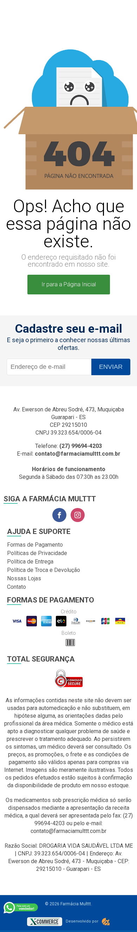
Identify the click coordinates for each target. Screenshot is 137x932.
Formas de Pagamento (35, 544)
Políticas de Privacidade (37, 553)
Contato (16, 587)
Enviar (111, 366)
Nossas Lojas (24, 578)
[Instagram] (78, 515)
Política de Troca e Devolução (43, 570)
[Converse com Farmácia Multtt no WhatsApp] (21, 907)
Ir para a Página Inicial (68, 284)
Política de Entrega (30, 561)
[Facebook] (59, 515)
